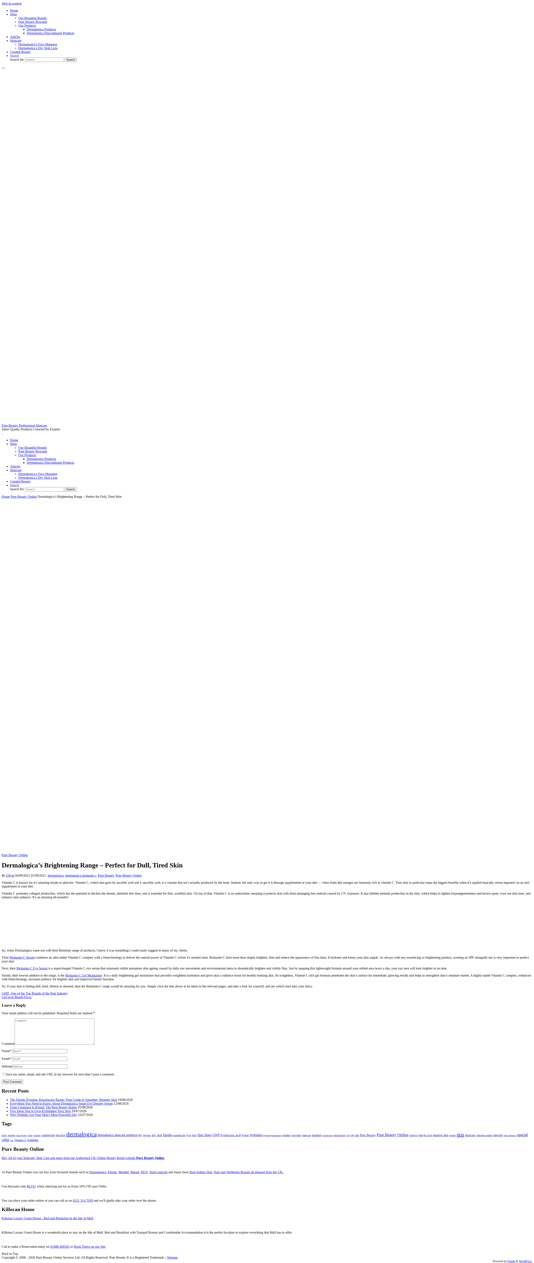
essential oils (179, 1135)
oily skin (355, 1135)
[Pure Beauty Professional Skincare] (267, 422)
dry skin (157, 1135)
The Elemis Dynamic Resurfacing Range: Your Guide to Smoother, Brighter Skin (63, 1100)
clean (30, 1135)
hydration (256, 1135)
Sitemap (172, 1257)
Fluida (511, 1261)
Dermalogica (97, 1172)
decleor (60, 1135)
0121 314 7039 (83, 1200)
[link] (14, 55)
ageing (11, 1135)
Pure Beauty (106, 875)
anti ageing (21, 1135)
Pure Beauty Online (24, 496)
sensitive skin (440, 1135)
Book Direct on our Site (89, 1246)
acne (4, 1135)
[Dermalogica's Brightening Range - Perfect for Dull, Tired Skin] (267, 851)
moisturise (327, 1135)
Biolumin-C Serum (22, 957)
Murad (134, 1172)
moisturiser (339, 1135)
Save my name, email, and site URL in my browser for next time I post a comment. (60, 1074)
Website (7, 1066)
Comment (8, 1043)
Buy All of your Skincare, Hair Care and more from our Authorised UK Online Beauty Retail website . (83, 1158)
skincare (470, 1135)
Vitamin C (20, 1140)
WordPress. (525, 1261)
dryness (147, 1135)
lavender (296, 1135)
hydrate (245, 1135)
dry (140, 1135)
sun (11, 1140)
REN (144, 1172)
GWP (216, 1135)
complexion (48, 1135)
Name (6, 1051)
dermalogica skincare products (117, 1135)
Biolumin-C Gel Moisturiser (83, 975)
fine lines (205, 1135)
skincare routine (484, 1135)
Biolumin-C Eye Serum (32, 968)
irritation (286, 1135)
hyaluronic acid (231, 1135)
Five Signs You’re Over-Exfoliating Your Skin (40, 1111)
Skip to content (11, 3)
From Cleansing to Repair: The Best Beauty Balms (43, 1107)
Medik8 (123, 1172)
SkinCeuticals (158, 1172)
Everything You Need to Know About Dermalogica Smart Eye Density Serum (61, 1103)
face (194, 1135)
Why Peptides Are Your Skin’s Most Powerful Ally (43, 1115)
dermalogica (56, 875)
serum (452, 1135)
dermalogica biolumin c (80, 875)
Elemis (167, 1135)
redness (413, 1135)
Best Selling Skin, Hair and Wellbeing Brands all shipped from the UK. (236, 1172)
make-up (306, 1135)
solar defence (510, 1135)
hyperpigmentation (272, 1135)
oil (348, 1135)
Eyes (188, 1135)
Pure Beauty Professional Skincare (24, 425)
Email (6, 1058)
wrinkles (32, 1140)
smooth (498, 1135)
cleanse (37, 1135)
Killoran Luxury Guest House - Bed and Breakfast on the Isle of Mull (47, 1218)
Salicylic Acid (425, 1135)
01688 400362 (59, 1246)
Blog (31, 1186)
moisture (317, 1135)
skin (460, 1134)
